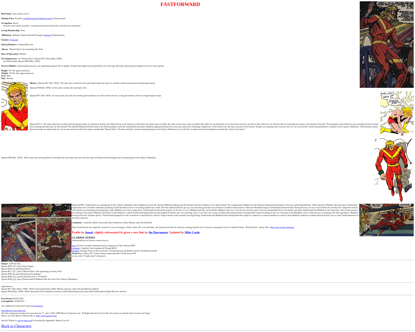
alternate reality (46, 18)
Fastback (76, 248)
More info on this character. (282, 227)
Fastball (75, 251)
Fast (74, 245)
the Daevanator (158, 232)
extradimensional (30, 18)
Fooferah (14, 40)
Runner (47, 35)
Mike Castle (192, 232)
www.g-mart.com (25, 320)
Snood (89, 232)
